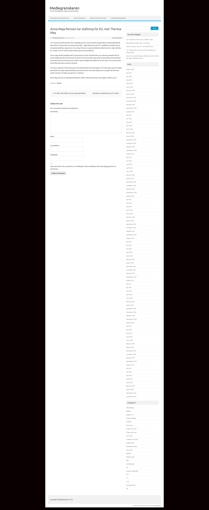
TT (127, 478)
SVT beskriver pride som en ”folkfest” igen (139, 39)
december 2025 (131, 97)
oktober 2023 (130, 189)
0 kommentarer (117, 38)
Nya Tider (129, 450)
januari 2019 (130, 389)
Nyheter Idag (130, 457)
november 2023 (131, 185)
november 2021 (131, 270)
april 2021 (129, 294)
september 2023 (131, 192)
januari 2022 (130, 263)
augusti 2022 (130, 238)
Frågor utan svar (131, 432)
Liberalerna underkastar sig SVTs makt (106, 93)
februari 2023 (130, 217)
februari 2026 (130, 90)
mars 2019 (129, 382)
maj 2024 (129, 164)
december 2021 (131, 266)
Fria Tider (129, 436)
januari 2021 (130, 305)
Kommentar (54, 111)
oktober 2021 (130, 273)
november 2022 (131, 227)
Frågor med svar (131, 429)
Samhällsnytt (130, 464)
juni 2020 (129, 329)
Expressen (129, 425)
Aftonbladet (130, 407)
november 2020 (131, 312)
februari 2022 (130, 259)
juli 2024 (128, 157)
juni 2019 (129, 372)
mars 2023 (129, 213)
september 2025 (131, 108)
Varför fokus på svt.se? (98, 18)
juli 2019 (128, 368)
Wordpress (157, 505)
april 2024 (129, 168)
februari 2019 (130, 386)
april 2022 (129, 252)
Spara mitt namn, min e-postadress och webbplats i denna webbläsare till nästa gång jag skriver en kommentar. (83, 168)
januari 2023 (130, 220)
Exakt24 (128, 421)
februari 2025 (130, 132)
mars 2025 (129, 129)
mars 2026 (129, 87)
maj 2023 (129, 206)
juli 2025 (128, 115)
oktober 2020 (130, 315)
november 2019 (131, 354)
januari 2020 (130, 347)
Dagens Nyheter (131, 418)
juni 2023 (129, 203)
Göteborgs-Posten (132, 439)
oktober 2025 (130, 104)
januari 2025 (130, 136)
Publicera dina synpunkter (59, 18)
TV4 (127, 481)
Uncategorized (131, 485)
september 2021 (131, 277)
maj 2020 (129, 333)
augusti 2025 (130, 111)
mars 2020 (129, 340)
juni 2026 (129, 76)
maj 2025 (129, 122)
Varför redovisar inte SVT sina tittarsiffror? (139, 46)
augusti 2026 (130, 69)
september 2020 (131, 319)
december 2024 (131, 140)
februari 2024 (130, 175)
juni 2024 (129, 161)
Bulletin (128, 411)
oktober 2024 (130, 146)
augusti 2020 (130, 322)
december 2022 (131, 224)
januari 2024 (130, 178)
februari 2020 (130, 343)
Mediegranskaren (64, 8)
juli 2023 (128, 199)
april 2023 (129, 210)
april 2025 (129, 125)
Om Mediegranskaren (118, 18)
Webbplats (54, 155)
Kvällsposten (130, 443)
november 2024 (131, 143)
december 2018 (131, 393)
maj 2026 (129, 80)
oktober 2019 (130, 358)
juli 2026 (128, 73)
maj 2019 (129, 375)
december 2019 (131, 351)
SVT (127, 474)
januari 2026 (130, 94)
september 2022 (131, 234)
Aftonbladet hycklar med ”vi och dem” (138, 43)
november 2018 (131, 396)
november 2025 (131, 101)
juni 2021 (129, 287)
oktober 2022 (130, 231)
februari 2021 (130, 301)
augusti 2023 (130, 196)
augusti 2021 (130, 280)
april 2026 (129, 83)
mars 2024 (129, 171)
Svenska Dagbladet (132, 471)
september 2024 (131, 150)
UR (127, 488)
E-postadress (54, 145)
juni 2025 (129, 118)
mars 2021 (129, 298)
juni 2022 (129, 245)
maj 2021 (129, 291)
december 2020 (131, 308)
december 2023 (131, 182)
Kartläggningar (79, 18)
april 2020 (129, 337)
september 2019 (131, 361)
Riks (127, 460)
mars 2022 (129, 256)
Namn (52, 136)
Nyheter (59, 83)
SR (127, 467)
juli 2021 (128, 284)
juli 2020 (128, 326)
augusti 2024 (130, 154)
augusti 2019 (130, 365)
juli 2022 (128, 242)
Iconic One (137, 505)
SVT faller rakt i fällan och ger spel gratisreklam (69, 93)
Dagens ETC (130, 415)
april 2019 (129, 379)
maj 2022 (129, 249)
